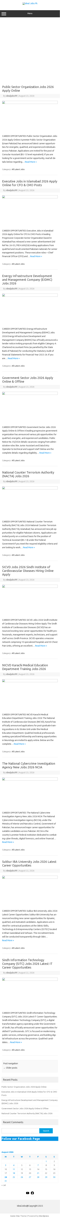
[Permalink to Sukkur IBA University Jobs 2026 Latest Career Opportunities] (30, 878)
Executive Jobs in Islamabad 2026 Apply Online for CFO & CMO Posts (29, 183)
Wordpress (44, 1216)
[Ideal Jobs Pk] (30, 3)
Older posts (10, 1068)
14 (38, 1169)
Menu (29, 13)
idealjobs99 (11, 96)
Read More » (31, 162)
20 (30, 1173)
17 (6, 1173)
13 (30, 1169)
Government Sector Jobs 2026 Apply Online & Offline (25, 1108)
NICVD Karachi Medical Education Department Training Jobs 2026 (25, 667)
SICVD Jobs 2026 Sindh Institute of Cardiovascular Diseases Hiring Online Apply (28, 570)
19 (22, 1173)
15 (46, 1169)
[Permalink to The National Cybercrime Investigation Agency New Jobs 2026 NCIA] (30, 780)
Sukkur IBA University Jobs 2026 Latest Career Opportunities (29, 863)
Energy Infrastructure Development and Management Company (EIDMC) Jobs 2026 (27, 279)
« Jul (4, 1185)
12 (22, 1169)
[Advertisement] (30, 52)
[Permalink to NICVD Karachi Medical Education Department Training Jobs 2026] (30, 681)
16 (54, 1169)
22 (46, 1173)
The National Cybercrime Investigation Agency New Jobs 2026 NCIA (28, 765)
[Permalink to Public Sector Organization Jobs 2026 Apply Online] (30, 103)
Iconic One (15, 1216)
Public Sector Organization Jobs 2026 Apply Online (24, 1087)
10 (6, 1169)
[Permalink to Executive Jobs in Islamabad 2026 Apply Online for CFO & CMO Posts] (30, 197)
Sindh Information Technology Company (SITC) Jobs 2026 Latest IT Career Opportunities (27, 963)
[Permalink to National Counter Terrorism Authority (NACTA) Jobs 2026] (30, 488)
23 (54, 1173)
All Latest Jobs (18, 169)
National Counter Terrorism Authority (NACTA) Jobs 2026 (28, 474)
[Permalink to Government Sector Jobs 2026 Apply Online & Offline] (30, 394)
